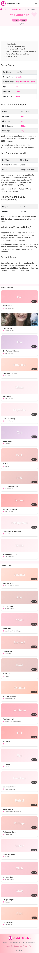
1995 (24, 82)
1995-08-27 (31, 82)
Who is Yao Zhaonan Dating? (17, 54)
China (18, 91)
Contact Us (18, 946)
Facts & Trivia (11, 56)
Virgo (18, 96)
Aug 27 (18, 82)
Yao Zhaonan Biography (15, 46)
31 (17, 87)
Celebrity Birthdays (13, 3)
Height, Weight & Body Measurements (21, 51)
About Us (9, 946)
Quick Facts (11, 44)
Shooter (21, 9)
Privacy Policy (28, 946)
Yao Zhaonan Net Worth (15, 49)
